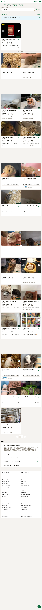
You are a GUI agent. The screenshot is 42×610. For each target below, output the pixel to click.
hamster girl (4, 505)
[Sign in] (40, 1)
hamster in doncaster (6, 485)
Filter (39, 9)
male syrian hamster (6, 494)
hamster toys (4, 514)
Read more (38, 12)
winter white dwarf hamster (26, 516)
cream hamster (24, 509)
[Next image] (19, 31)
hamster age (23, 481)
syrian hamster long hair (26, 479)
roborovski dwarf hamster (7, 503)
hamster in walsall (5, 481)
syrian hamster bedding (25, 474)
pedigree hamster (5, 511)
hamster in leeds (5, 483)
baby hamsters (24, 490)
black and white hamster (6, 507)
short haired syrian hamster (26, 505)
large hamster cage (25, 503)
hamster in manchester (6, 477)
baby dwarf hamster (6, 509)
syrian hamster (24, 507)
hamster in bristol (5, 474)
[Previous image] (3, 31)
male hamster (4, 492)
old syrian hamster (5, 498)
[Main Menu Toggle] (2, 1)
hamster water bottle (25, 477)
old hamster (23, 488)
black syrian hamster (25, 472)
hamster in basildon (6, 488)
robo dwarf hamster (25, 485)
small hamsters (24, 514)
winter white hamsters (25, 487)
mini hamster (23, 492)
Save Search (5, 14)
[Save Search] (39, 606)
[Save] (18, 40)
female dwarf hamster (25, 501)
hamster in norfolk (5, 472)
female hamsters (5, 490)
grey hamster (23, 511)
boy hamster (4, 501)
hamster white (24, 483)
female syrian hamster (25, 494)
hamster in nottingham (6, 479)
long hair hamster (24, 496)
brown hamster (24, 498)
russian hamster (5, 516)
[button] (11, 30)
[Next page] (25, 437)
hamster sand (4, 496)
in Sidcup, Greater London (21, 5)
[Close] (39, 17)
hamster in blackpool (6, 487)
